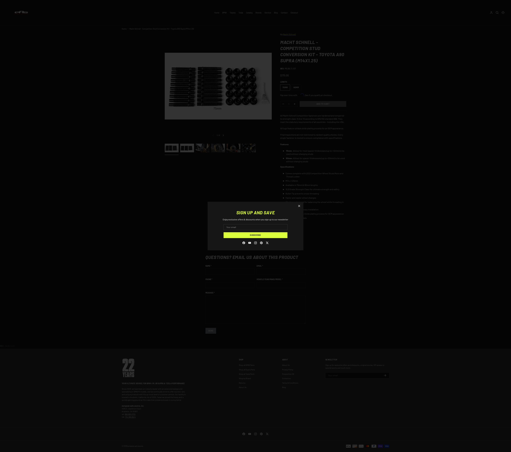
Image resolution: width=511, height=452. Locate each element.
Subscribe (255, 235)
